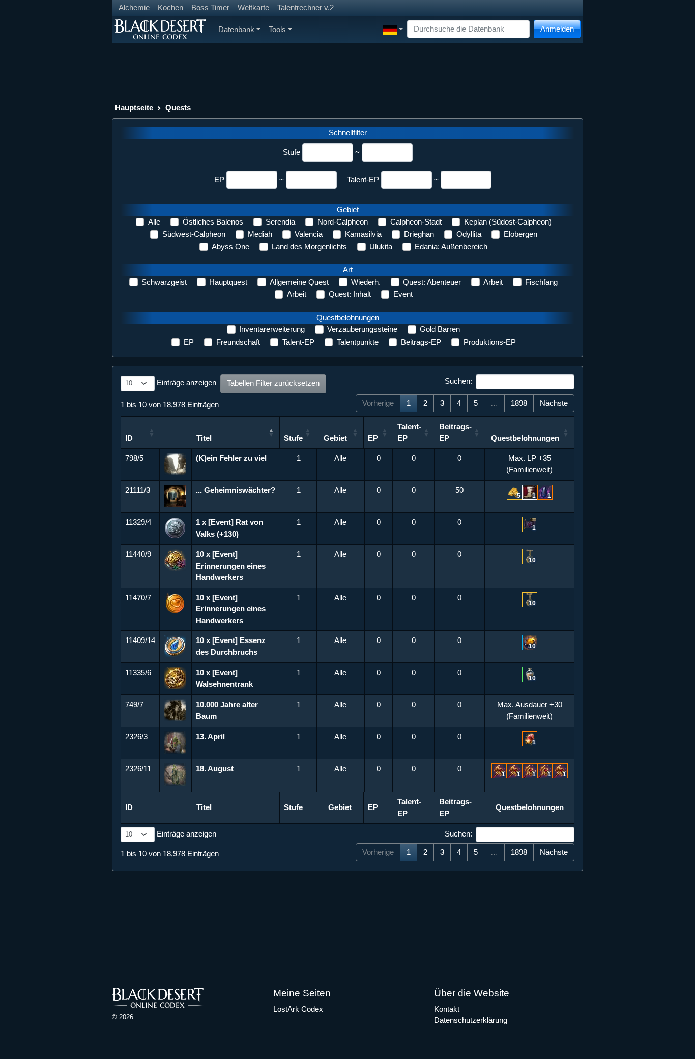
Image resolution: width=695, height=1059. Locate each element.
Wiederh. (366, 281)
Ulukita (380, 246)
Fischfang (541, 281)
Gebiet (335, 438)
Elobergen (520, 234)
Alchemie (134, 7)
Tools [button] (277, 29)
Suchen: (458, 381)
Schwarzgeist (164, 281)
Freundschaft (238, 342)
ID (129, 438)
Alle (154, 221)
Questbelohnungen (525, 438)
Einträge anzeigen (185, 382)
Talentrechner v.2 (305, 7)
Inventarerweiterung (272, 329)
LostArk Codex (298, 1009)
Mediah (260, 234)
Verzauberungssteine (362, 329)
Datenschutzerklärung (470, 1020)
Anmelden (557, 28)
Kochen (170, 7)
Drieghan (419, 234)
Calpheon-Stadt (416, 221)
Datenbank (236, 29)
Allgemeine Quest (299, 281)
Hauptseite (134, 107)
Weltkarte (253, 7)
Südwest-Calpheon (193, 234)
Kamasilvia (363, 234)
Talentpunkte (358, 342)
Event (403, 294)
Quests (178, 107)
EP (219, 179)
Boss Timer (210, 7)
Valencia (309, 234)
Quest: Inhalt (350, 294)
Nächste (554, 403)
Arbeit (493, 281)
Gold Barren (440, 329)
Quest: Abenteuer (432, 281)
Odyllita (468, 234)
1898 (519, 403)
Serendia (280, 221)
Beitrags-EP (421, 342)
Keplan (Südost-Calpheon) (508, 221)
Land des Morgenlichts (309, 246)
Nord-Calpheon (342, 221)
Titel (204, 438)
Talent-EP (363, 179)
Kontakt (446, 1009)
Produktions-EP (490, 342)
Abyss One (230, 246)
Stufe (291, 152)
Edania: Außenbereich (451, 246)
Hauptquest (228, 281)
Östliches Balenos (213, 221)
